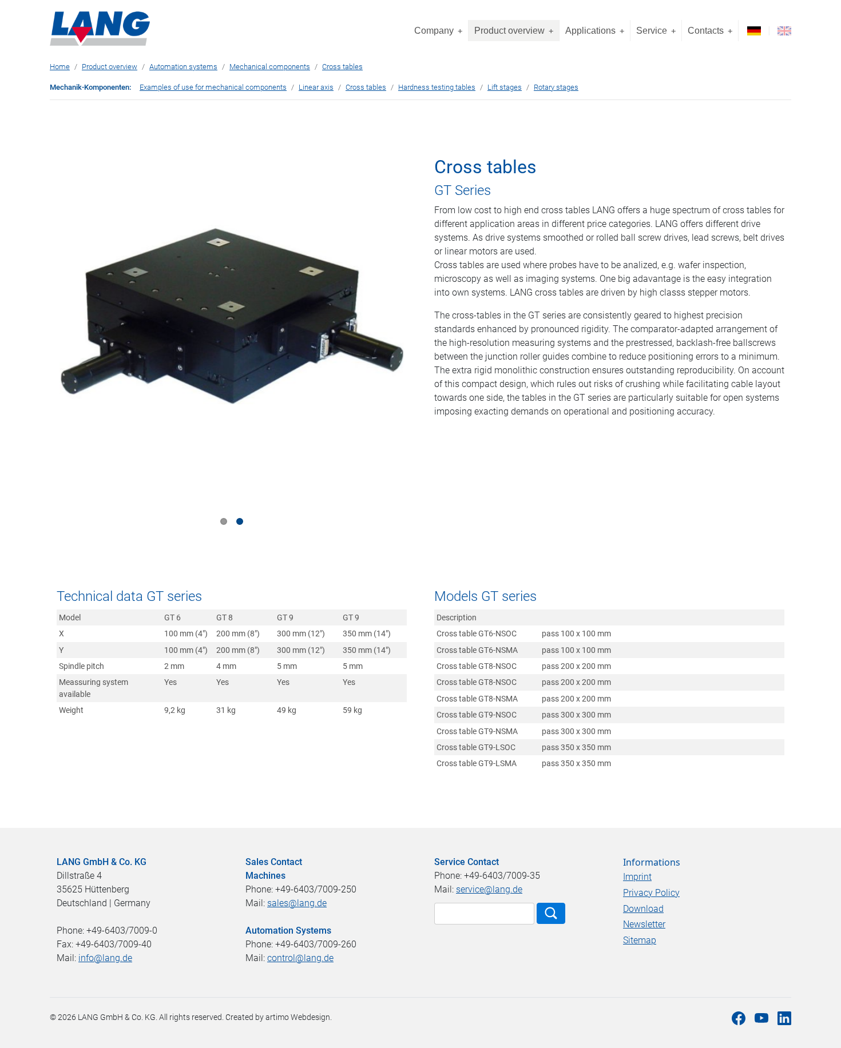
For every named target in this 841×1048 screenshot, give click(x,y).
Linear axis (316, 87)
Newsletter (644, 924)
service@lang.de (489, 889)
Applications (594, 30)
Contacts (710, 30)
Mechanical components (269, 66)
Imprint (637, 876)
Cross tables (342, 66)
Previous (76, 344)
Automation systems (183, 66)
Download (643, 908)
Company (438, 30)
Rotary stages (556, 87)
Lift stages (504, 87)
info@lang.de (105, 958)
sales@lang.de (297, 903)
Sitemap (639, 940)
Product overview (513, 30)
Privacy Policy (651, 892)
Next (387, 344)
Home (60, 66)
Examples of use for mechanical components (213, 87)
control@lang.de (300, 958)
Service (656, 30)
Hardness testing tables (436, 87)
